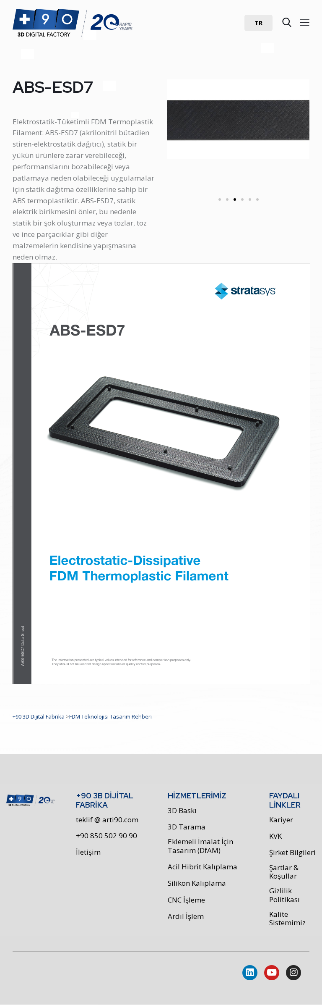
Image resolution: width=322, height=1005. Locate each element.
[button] (258, 23)
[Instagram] (293, 972)
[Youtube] (271, 972)
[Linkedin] (249, 972)
